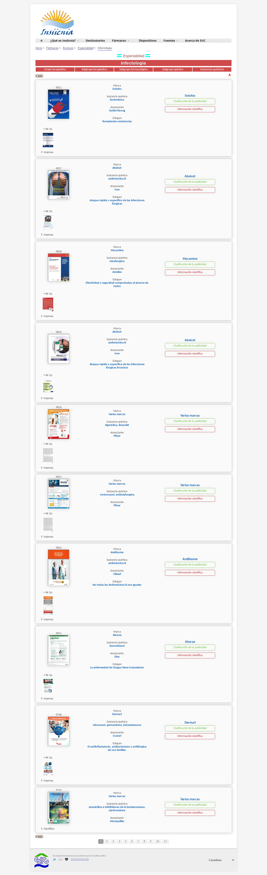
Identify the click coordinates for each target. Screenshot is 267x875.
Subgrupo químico (172, 69)
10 (157, 841)
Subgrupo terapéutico (94, 69)
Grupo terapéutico (55, 69)
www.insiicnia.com (80, 859)
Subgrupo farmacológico (133, 69)
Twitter (54, 859)
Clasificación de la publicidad (190, 101)
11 (165, 841)
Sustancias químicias (212, 69)
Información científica (190, 109)
